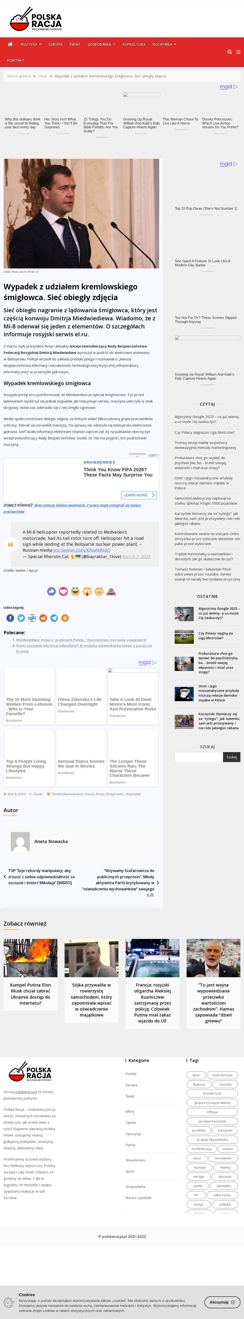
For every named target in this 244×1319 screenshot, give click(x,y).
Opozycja (133, 1133)
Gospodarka (100, 44)
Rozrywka (162, 44)
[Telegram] (54, 618)
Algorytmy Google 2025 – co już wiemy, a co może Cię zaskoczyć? (207, 419)
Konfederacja (202, 1149)
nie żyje (198, 1176)
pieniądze (224, 1186)
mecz (197, 1158)
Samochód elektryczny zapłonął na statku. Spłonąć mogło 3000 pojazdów (206, 501)
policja (198, 1204)
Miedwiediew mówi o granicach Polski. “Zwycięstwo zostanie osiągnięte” (81, 639)
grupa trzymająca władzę (212, 1103)
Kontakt (16, 60)
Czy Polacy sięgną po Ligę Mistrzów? (205, 432)
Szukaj (207, 746)
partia (197, 1186)
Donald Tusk (212, 1093)
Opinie (131, 1122)
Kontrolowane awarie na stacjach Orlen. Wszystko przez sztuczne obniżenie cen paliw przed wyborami (207, 538)
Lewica (228, 1149)
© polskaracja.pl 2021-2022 (122, 1236)
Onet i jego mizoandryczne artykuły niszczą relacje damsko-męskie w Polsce (204, 483)
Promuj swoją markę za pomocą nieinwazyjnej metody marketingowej (205, 445)
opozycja (224, 1176)
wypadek (133, 794)
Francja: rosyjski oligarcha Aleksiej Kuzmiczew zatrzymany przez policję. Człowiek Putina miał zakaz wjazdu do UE (152, 1003)
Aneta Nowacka (51, 841)
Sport (130, 1171)
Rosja (100, 794)
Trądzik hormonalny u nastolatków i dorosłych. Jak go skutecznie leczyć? (204, 556)
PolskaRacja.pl (33, 15)
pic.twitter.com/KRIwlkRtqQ (81, 550)
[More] (65, 618)
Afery (130, 1111)
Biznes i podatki (138, 1197)
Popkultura (134, 44)
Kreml (89, 794)
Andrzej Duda (222, 1075)
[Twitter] (21, 618)
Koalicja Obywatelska (212, 1139)
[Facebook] (10, 618)
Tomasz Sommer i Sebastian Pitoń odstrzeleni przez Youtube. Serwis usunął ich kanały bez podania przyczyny (207, 574)
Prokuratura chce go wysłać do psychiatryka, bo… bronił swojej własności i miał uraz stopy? (200, 462)
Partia (130, 1144)
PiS (196, 1195)
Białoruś (199, 1084)
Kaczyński (225, 1130)
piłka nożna (222, 1195)
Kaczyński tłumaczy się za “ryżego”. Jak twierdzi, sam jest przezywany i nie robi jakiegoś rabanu (207, 518)
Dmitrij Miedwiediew (67, 794)
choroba (225, 1084)
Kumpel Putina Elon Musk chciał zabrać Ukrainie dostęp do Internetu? (30, 994)
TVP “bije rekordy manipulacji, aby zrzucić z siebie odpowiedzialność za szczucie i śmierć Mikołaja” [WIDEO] (41, 876)
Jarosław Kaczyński (212, 1121)
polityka (225, 1204)
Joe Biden (199, 1130)
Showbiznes (135, 1160)
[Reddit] (43, 618)
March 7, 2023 (136, 556)
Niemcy (225, 1167)
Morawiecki (223, 1158)
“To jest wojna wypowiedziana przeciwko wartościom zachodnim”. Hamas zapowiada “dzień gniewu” (213, 1003)
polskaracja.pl (26, 1091)
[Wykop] (32, 618)
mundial (199, 1167)
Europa (55, 44)
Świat (75, 44)
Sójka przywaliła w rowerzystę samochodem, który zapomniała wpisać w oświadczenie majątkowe (91, 1000)
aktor (196, 1075)
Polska (131, 1073)
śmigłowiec (115, 794)
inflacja (212, 1112)
